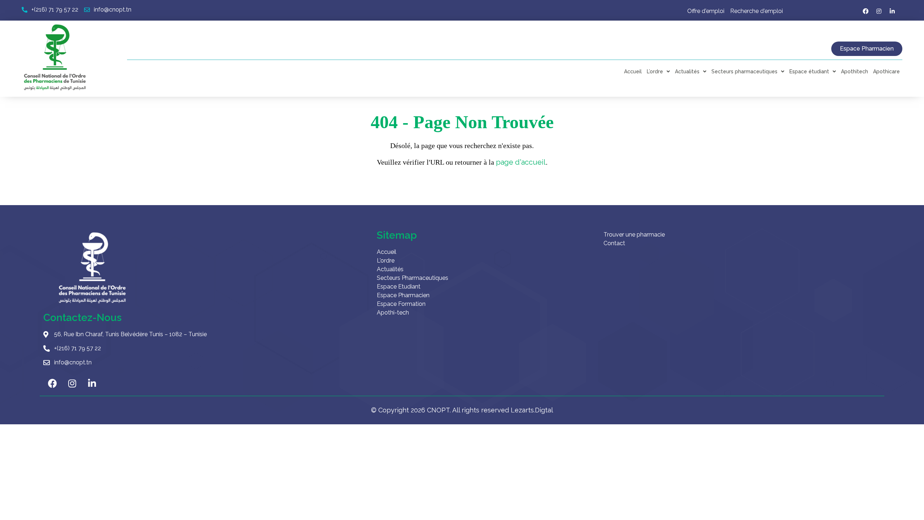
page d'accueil (521, 162)
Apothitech (854, 71)
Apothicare (886, 71)
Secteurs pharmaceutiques (744, 71)
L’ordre (655, 71)
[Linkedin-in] (892, 11)
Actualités (687, 71)
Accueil (633, 71)
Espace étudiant (809, 71)
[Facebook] (865, 11)
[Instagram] (879, 11)
